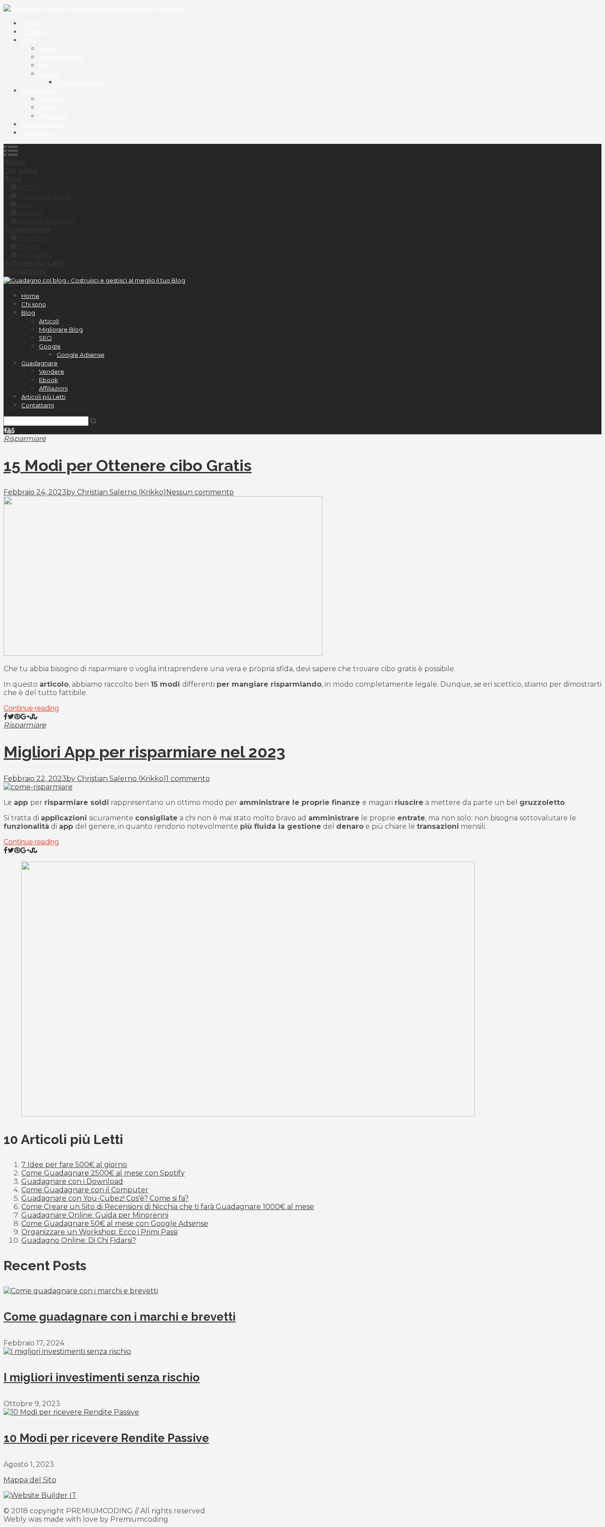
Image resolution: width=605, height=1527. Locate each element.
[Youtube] (9, 430)
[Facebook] (5, 430)
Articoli (49, 48)
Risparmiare (25, 438)
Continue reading (31, 708)
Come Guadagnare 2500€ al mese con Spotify (103, 1173)
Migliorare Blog (61, 57)
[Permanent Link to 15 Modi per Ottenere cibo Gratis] (163, 653)
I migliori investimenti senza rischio (102, 1377)
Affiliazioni (53, 116)
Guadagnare (39, 90)
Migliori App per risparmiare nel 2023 (144, 751)
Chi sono (33, 31)
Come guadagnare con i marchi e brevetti (120, 1316)
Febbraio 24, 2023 (35, 492)
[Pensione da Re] (13, 430)
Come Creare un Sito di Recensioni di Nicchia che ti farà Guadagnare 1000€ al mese (167, 1206)
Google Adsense (81, 82)
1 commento (188, 778)
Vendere (51, 99)
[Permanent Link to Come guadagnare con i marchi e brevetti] (81, 1291)
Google (50, 73)
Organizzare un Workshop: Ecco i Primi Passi (99, 1232)
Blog (28, 40)
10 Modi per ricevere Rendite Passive (106, 1438)
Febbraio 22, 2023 (35, 778)
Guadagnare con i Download (72, 1181)
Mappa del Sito (30, 1480)
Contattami (37, 132)
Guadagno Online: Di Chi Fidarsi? (78, 1240)
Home (30, 23)
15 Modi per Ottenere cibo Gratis (128, 465)
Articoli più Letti (43, 124)
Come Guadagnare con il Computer (84, 1190)
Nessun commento (200, 492)
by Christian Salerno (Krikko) (116, 492)
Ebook (48, 107)
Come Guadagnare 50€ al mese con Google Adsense (114, 1223)
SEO (45, 65)
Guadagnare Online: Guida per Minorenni (94, 1215)
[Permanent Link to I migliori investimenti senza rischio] (67, 1351)
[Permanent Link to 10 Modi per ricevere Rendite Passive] (71, 1412)
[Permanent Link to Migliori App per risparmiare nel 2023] (38, 787)
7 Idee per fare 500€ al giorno (74, 1164)
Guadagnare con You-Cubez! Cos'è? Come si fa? (105, 1198)
